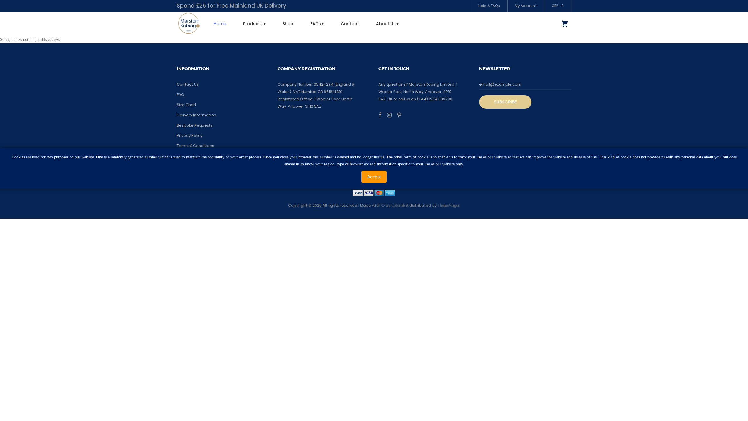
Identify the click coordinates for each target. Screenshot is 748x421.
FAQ (180, 94)
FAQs (317, 24)
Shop (288, 24)
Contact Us (188, 84)
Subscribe (505, 102)
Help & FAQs (489, 5)
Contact (350, 24)
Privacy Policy (189, 135)
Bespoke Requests (195, 125)
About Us (387, 24)
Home (220, 24)
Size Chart (187, 105)
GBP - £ (558, 5)
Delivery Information (196, 115)
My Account (526, 5)
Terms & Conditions (195, 146)
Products (254, 24)
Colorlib (398, 205)
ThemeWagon (448, 205)
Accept (374, 176)
